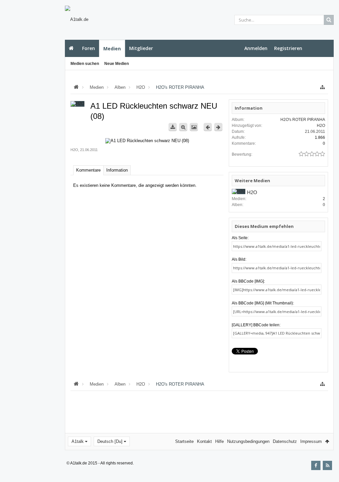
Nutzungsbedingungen (248, 441)
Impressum (311, 441)
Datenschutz (285, 441)
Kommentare (88, 170)
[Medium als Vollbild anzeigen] (183, 127)
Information (117, 170)
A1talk (78, 441)
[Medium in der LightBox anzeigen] (194, 127)
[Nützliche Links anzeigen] (322, 87)
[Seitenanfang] (327, 456)
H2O (74, 150)
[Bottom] (327, 469)
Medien (112, 48)
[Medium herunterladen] (173, 127)
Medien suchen (85, 63)
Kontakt (204, 441)
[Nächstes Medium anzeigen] (218, 127)
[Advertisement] (32, 118)
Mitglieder (141, 48)
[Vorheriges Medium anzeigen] (208, 127)
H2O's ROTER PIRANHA (302, 119)
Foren (88, 48)
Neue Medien (116, 63)
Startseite (71, 48)
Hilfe (219, 441)
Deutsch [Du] (109, 441)
